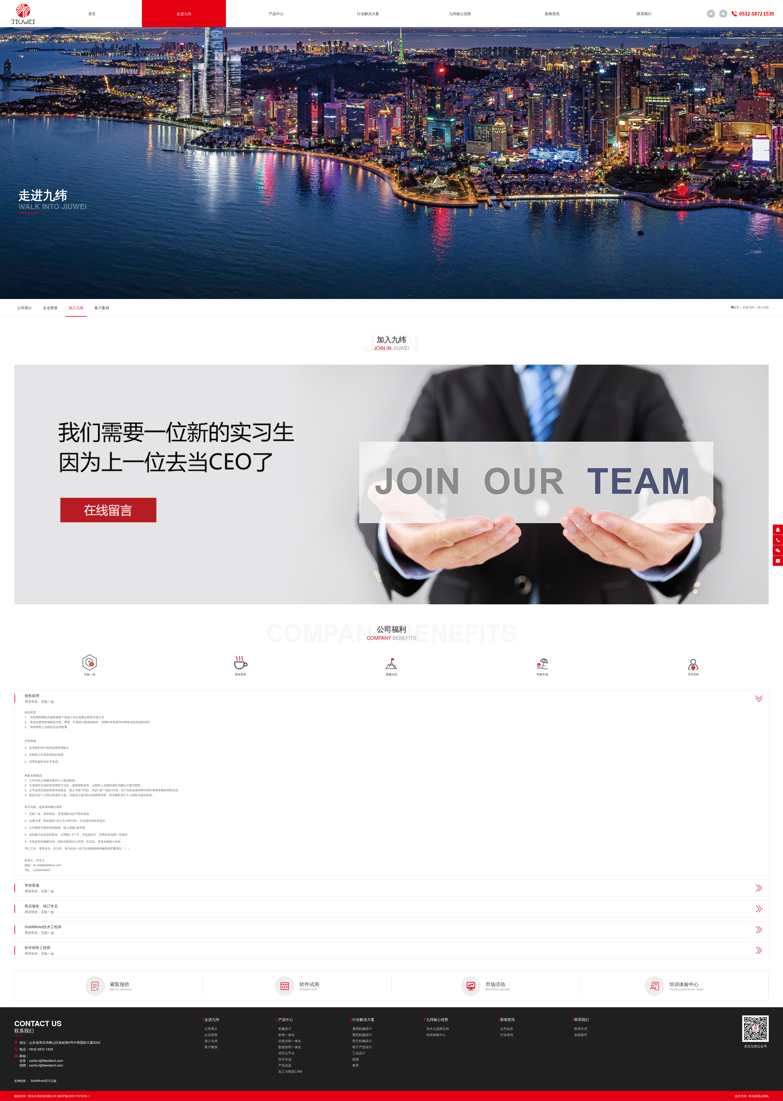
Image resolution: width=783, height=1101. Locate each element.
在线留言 (580, 1034)
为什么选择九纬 (437, 1028)
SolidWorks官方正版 (43, 1081)
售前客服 (39, 887)
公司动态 (506, 1028)
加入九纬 (76, 307)
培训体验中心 (436, 1034)
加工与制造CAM (290, 1071)
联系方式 (580, 1028)
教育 (355, 1065)
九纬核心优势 (460, 13)
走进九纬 (184, 13)
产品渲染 (284, 1065)
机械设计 (284, 1028)
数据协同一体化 (289, 1047)
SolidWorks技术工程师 (43, 929)
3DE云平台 (286, 1053)
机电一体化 (286, 1034)
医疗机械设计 (362, 1040)
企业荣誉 (50, 307)
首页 (92, 13)
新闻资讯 (552, 13)
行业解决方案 (368, 13)
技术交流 (284, 1059)
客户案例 (101, 307)
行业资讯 (506, 1034)
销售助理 (39, 698)
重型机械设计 (362, 1034)
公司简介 (24, 307)
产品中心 (276, 13)
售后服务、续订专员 (41, 908)
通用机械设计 (362, 1028)
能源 (355, 1059)
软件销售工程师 (39, 950)
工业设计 (358, 1053)
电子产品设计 (362, 1047)
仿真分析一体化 (289, 1040)
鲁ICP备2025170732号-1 (74, 1096)
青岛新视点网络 (759, 1096)
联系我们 (644, 13)
